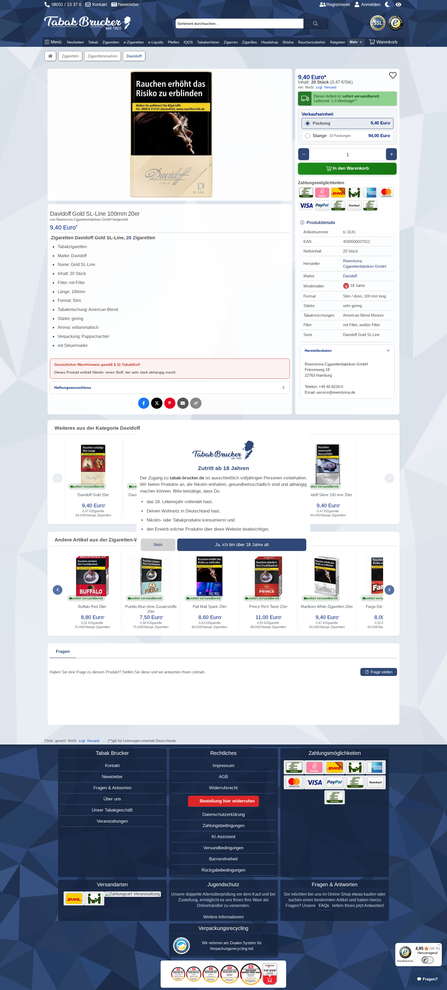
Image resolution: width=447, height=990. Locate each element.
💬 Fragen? (427, 979)
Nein (158, 544)
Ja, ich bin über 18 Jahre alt (242, 544)
